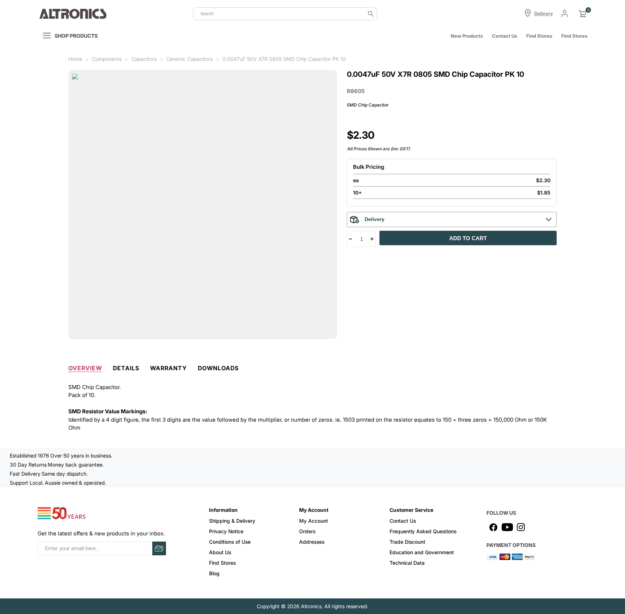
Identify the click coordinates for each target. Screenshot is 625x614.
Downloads (218, 368)
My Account (313, 521)
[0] (582, 13)
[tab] (85, 366)
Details (126, 368)
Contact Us (504, 36)
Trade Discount (407, 542)
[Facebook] (493, 527)
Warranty (168, 368)
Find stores (539, 36)
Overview (85, 368)
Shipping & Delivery (232, 521)
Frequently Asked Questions (423, 531)
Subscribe (159, 548)
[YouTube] (507, 527)
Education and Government (422, 552)
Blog (214, 573)
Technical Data (407, 563)
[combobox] (285, 13)
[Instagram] (521, 527)
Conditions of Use (230, 542)
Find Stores (222, 563)
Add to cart (468, 238)
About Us (220, 552)
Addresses (311, 542)
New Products (467, 36)
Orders (307, 531)
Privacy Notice (226, 531)
